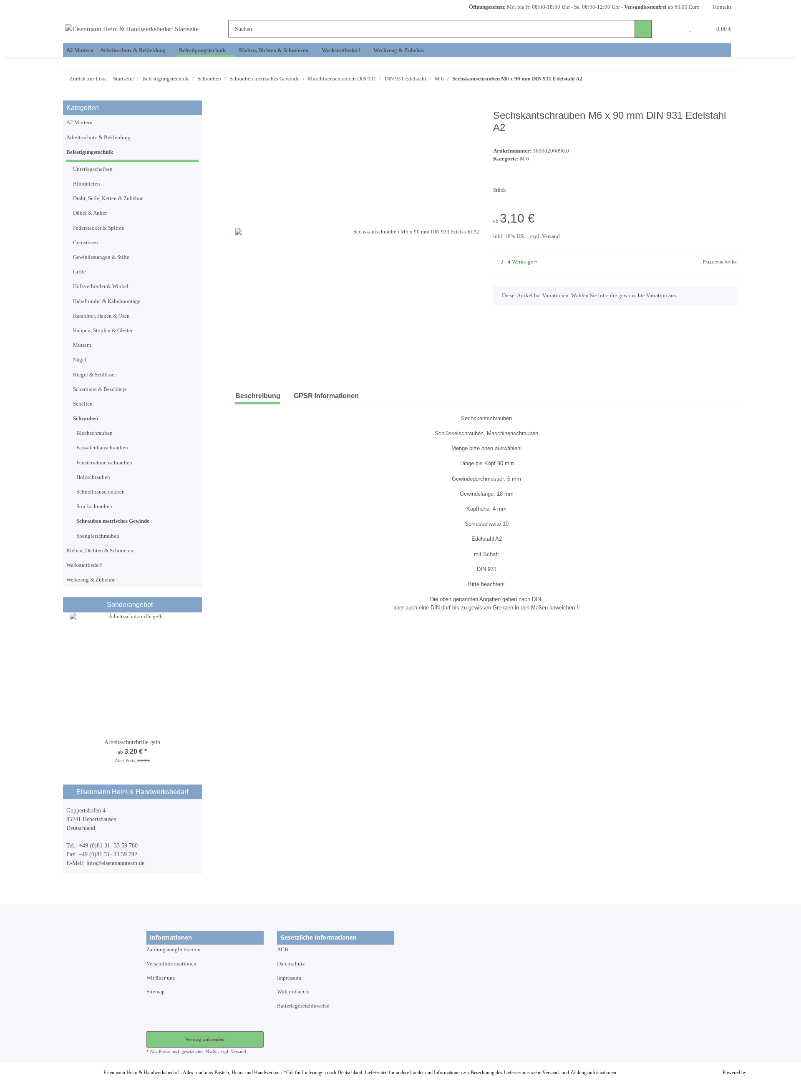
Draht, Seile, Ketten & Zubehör (108, 198)
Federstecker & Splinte (98, 228)
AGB (282, 950)
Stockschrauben (94, 506)
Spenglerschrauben (97, 536)
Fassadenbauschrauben (102, 448)
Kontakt (722, 7)
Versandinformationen (171, 964)
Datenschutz (291, 964)
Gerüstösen (85, 243)
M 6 (524, 159)
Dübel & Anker (90, 213)
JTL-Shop (758, 1072)
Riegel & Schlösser (94, 375)
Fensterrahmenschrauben (104, 463)
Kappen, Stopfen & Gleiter (103, 330)
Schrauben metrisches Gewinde (112, 521)
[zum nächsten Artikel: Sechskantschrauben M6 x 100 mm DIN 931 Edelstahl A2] (729, 78)
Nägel (79, 360)
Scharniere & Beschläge (100, 389)
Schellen (83, 404)
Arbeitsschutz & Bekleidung (98, 137)
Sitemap (155, 992)
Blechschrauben (94, 433)
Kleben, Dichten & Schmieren (100, 551)
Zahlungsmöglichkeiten (173, 950)
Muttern (82, 345)
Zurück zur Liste (88, 78)
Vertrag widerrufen (204, 1039)
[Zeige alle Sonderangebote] (196, 605)
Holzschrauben (93, 477)
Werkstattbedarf (84, 565)
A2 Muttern (79, 122)
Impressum (289, 978)
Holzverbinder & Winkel (100, 286)
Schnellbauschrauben (100, 492)
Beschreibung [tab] (257, 395)
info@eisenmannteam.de (115, 863)
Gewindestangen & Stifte (101, 257)
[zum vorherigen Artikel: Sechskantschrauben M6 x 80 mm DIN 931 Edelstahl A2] (712, 78)
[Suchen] (643, 29)
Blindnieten (86, 184)
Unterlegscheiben (93, 169)
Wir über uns (160, 978)
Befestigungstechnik (89, 152)
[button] (674, 29)
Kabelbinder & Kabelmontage (107, 301)
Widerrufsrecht (293, 992)
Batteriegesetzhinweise (303, 1006)
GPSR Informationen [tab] (326, 395)
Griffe (79, 272)
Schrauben (85, 418)
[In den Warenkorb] (242, 105)
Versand (551, 236)
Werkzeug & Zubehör (90, 580)
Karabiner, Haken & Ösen (101, 316)
